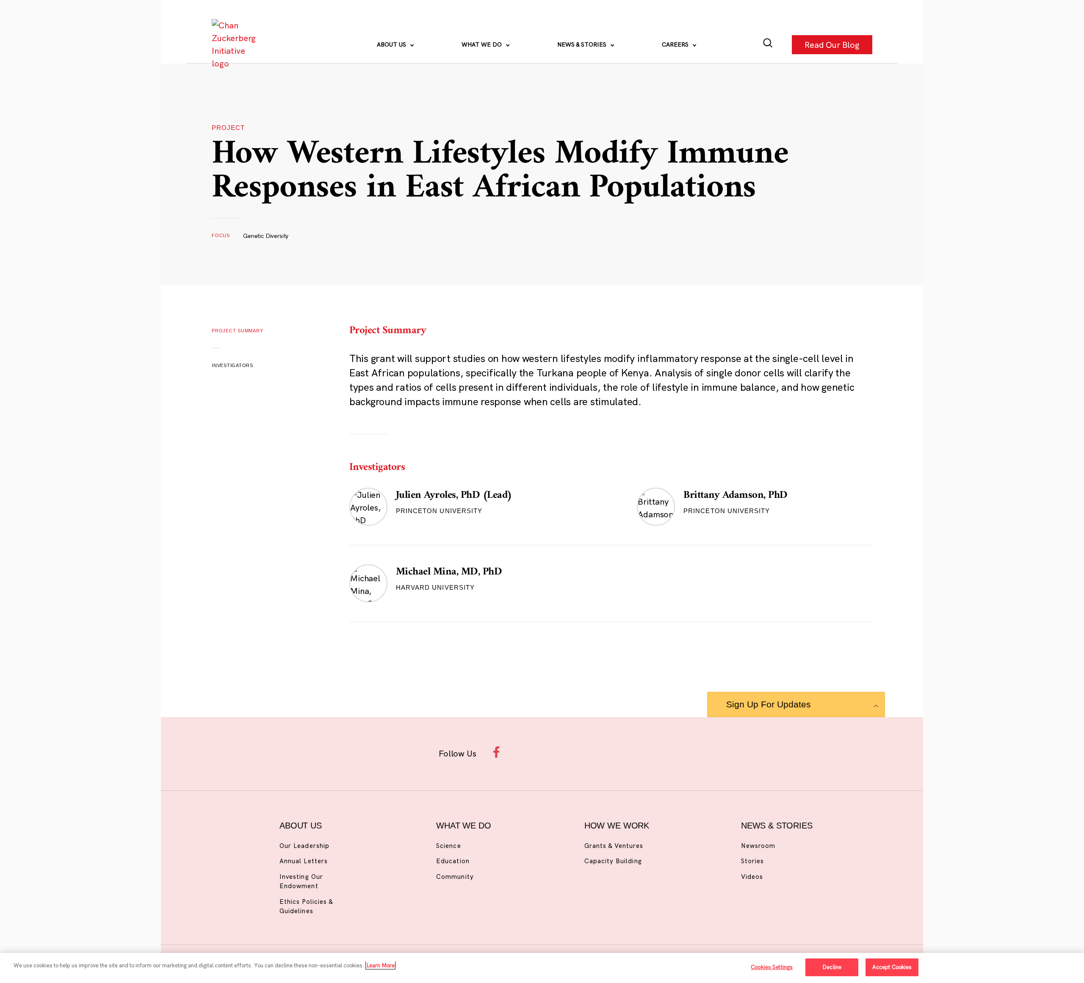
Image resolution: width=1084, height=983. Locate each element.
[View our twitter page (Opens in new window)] (608, 752)
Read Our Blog (832, 44)
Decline (831, 967)
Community (454, 877)
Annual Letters (303, 861)
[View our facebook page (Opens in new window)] (498, 752)
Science (448, 846)
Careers (676, 44)
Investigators (232, 365)
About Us (392, 44)
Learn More (380, 965)
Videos (752, 877)
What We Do (482, 44)
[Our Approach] (235, 44)
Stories (752, 861)
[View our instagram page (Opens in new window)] (526, 752)
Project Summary (237, 330)
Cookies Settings (772, 967)
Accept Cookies (892, 967)
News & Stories (582, 44)
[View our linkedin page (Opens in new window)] (580, 752)
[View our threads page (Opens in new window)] (553, 752)
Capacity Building (613, 861)
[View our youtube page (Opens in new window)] (635, 752)
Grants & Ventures (613, 846)
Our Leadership (304, 846)
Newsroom (758, 846)
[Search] (768, 44)
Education (452, 861)
